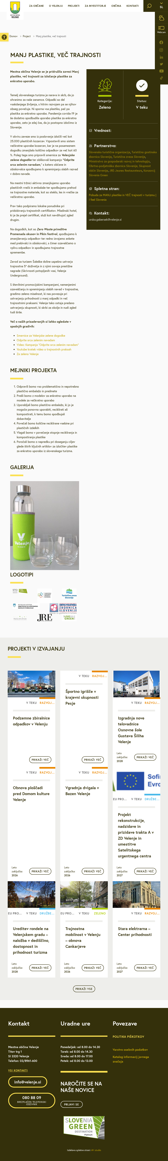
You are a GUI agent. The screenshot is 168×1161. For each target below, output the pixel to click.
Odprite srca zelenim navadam (36, 340)
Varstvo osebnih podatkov (130, 1050)
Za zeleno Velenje (28, 354)
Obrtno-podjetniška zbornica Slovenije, (113, 166)
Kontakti (132, 5)
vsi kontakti (18, 1070)
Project (27, 36)
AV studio (96, 1150)
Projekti (74, 5)
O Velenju (56, 5)
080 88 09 (31, 1100)
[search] (149, 6)
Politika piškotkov (128, 1037)
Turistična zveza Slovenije (128, 157)
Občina (116, 5)
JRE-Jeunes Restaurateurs (125, 170)
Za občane (36, 5)
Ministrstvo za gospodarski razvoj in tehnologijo (119, 161)
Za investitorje (95, 5)
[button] (4, 37)
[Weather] (161, 18)
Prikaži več (40, 759)
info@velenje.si (27, 1082)
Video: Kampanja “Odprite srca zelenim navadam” (48, 345)
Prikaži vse (84, 989)
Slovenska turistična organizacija (109, 152)
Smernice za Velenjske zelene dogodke (41, 335)
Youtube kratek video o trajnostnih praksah (44, 349)
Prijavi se (71, 1104)
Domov (14, 36)
